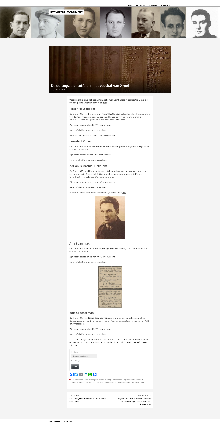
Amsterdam (79, 379)
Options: (74, 352)
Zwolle (142, 382)
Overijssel (107, 382)
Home (130, 5)
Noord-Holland (98, 382)
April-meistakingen (90, 379)
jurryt (53, 90)
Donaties (165, 5)
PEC (112, 382)
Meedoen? (140, 5)
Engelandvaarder (129, 379)
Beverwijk (108, 379)
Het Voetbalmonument (66, 12)
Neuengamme (77, 382)
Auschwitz (100, 379)
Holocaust (139, 379)
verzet (137, 382)
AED (73, 379)
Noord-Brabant (87, 382)
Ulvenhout (127, 382)
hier (104, 130)
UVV (132, 382)
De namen (153, 5)
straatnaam (119, 382)
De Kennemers (117, 379)
